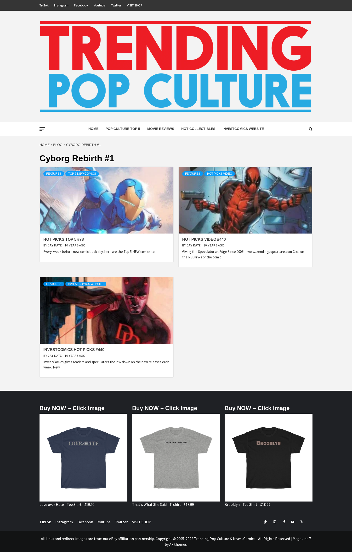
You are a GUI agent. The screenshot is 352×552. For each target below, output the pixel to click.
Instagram (61, 5)
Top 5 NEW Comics (82, 173)
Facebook (81, 5)
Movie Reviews (160, 129)
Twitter (116, 5)
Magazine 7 (302, 538)
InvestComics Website (243, 129)
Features (53, 173)
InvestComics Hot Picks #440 (73, 350)
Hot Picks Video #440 (204, 239)
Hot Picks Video (219, 173)
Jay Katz (55, 245)
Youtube (100, 5)
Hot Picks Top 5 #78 (63, 239)
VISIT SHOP (134, 5)
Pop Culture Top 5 (123, 129)
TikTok (44, 5)
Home (93, 129)
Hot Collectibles (198, 129)
